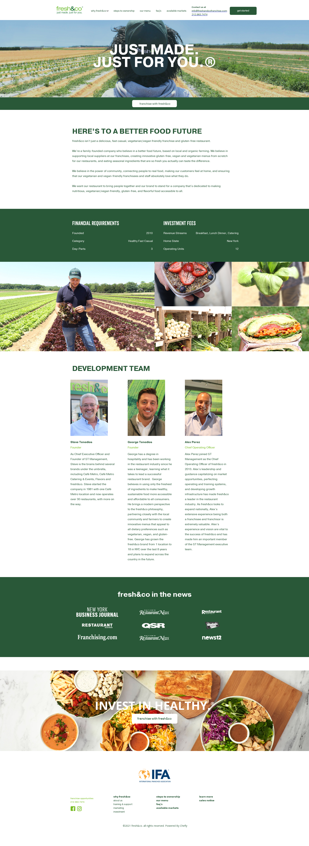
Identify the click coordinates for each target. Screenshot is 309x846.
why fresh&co (121, 796)
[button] (99, 11)
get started (243, 10)
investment (119, 811)
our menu (145, 11)
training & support (122, 804)
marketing (118, 808)
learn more (206, 796)
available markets (176, 11)
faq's (158, 11)
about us (117, 800)
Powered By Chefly (176, 825)
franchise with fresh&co (154, 104)
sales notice (206, 800)
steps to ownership (124, 11)
